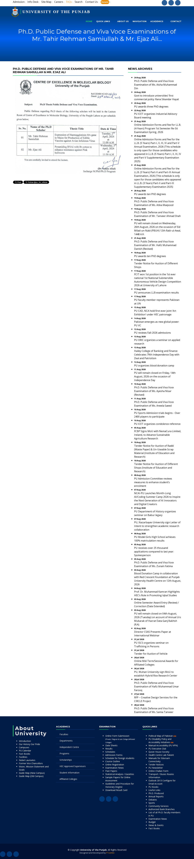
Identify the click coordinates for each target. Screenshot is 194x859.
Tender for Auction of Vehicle (150, 653)
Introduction (25, 741)
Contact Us (91, 1)
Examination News (114, 767)
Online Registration (114, 764)
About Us (123, 21)
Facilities (23, 757)
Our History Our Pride (29, 744)
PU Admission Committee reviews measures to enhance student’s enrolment (153, 482)
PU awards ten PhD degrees (150, 194)
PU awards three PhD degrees (151, 106)
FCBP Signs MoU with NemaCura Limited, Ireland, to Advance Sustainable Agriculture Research (157, 435)
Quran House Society (159, 751)
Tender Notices (156, 764)
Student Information (69, 772)
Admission (19, 1)
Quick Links (103, 21)
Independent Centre (69, 747)
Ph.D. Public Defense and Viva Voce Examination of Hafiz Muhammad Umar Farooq (156, 686)
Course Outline (112, 761)
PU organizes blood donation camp (154, 365)
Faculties (64, 734)
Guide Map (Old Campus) (31, 776)
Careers (58, 1)
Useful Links (154, 790)
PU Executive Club (157, 748)
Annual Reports (156, 796)
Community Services (159, 806)
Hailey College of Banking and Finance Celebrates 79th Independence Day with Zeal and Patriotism (156, 354)
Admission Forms (113, 755)
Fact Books (24, 753)
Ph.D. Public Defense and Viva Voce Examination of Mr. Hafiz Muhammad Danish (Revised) (155, 245)
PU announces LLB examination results (156, 292)
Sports (152, 802)
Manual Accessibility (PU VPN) (163, 745)
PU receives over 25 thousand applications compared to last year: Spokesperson (154, 551)
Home (89, 21)
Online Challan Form (158, 770)
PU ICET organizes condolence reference (157, 424)
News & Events (156, 825)
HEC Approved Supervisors (73, 766)
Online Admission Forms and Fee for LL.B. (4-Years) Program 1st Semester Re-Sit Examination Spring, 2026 (157, 128)
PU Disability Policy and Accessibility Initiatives (160, 741)
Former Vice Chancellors (31, 763)
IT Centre (110, 852)
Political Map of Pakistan (161, 735)
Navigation (139, 21)
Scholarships (66, 759)
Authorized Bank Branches (162, 809)
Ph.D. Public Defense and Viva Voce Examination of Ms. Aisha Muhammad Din (155, 84)
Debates (153, 799)
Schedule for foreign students (119, 758)
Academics (156, 21)
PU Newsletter (156, 767)
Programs (64, 753)
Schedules (110, 751)
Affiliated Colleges (68, 779)
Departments (66, 740)
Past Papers (111, 770)
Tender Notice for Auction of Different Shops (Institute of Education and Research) (156, 467)
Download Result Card (116, 790)
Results (108, 748)
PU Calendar (25, 750)
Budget (152, 822)
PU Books (153, 786)
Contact (176, 21)
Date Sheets (111, 745)
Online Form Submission (120, 738)
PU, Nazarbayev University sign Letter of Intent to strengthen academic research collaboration (157, 526)
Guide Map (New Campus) (32, 772)
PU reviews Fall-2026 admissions (152, 332)
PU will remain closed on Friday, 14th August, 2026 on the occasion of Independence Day (155, 376)
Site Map (46, 1)
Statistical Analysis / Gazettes (119, 774)
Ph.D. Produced (156, 793)
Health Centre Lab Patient (161, 755)
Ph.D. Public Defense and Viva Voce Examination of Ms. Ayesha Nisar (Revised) (154, 391)
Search (78, 1)
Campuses (24, 747)
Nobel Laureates (27, 760)
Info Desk (32, 1)
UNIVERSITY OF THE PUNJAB (56, 12)
